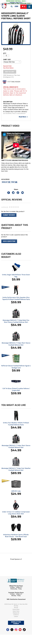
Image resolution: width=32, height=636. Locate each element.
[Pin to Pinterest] (18, 193)
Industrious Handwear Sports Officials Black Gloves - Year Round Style (16, 536)
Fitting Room (14, 82)
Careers (16, 616)
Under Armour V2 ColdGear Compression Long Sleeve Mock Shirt (16, 513)
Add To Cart (9, 72)
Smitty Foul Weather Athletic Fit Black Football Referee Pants (16, 424)
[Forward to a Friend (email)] (22, 193)
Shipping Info (16, 613)
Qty (4, 53)
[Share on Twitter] (13, 193)
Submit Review (9, 215)
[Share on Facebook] (8, 193)
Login (16, 6)
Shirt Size (7, 59)
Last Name (8, 584)
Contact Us (16, 614)
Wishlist (5, 182)
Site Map (16, 605)
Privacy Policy (16, 609)
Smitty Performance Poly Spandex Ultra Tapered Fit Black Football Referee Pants (16, 298)
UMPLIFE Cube (16, 491)
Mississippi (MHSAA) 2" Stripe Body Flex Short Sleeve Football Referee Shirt (16, 321)
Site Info (16, 607)
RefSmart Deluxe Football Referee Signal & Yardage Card (16, 367)
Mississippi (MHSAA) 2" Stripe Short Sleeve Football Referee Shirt (16, 344)
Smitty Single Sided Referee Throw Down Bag (16, 276)
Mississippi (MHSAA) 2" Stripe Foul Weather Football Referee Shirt (16, 469)
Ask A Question (9, 241)
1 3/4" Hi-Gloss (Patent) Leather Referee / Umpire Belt (16, 389)
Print (13, 182)
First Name (8, 577)
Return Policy (16, 611)
